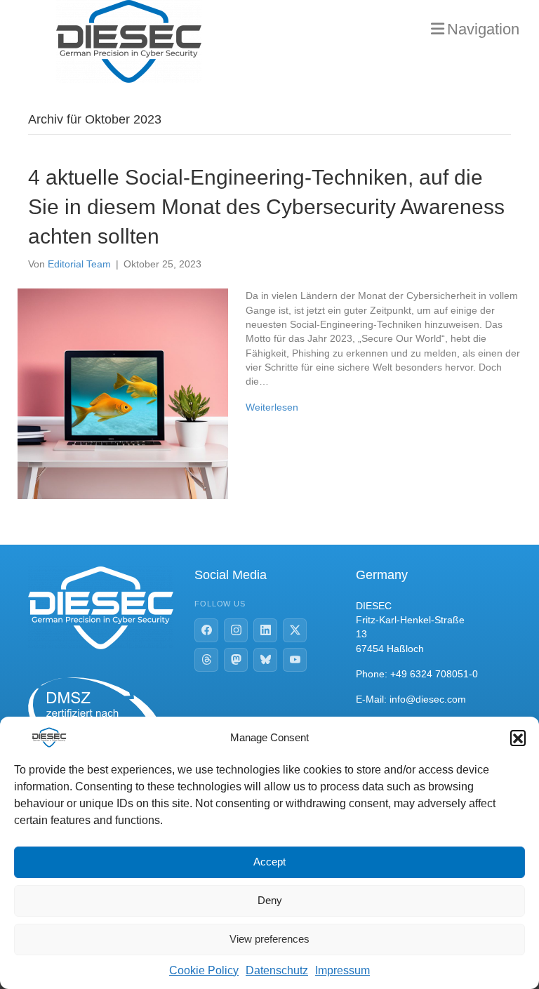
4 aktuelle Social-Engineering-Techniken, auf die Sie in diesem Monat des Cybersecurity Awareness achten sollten (266, 207)
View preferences (269, 939)
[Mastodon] (236, 660)
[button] (518, 738)
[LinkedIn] (265, 630)
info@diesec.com (428, 699)
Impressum (342, 970)
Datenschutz (277, 970)
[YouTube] (295, 660)
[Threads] (206, 660)
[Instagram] (236, 630)
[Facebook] (206, 630)
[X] (295, 630)
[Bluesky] (265, 660)
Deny (270, 900)
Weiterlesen (272, 407)
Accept (269, 862)
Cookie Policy (204, 970)
